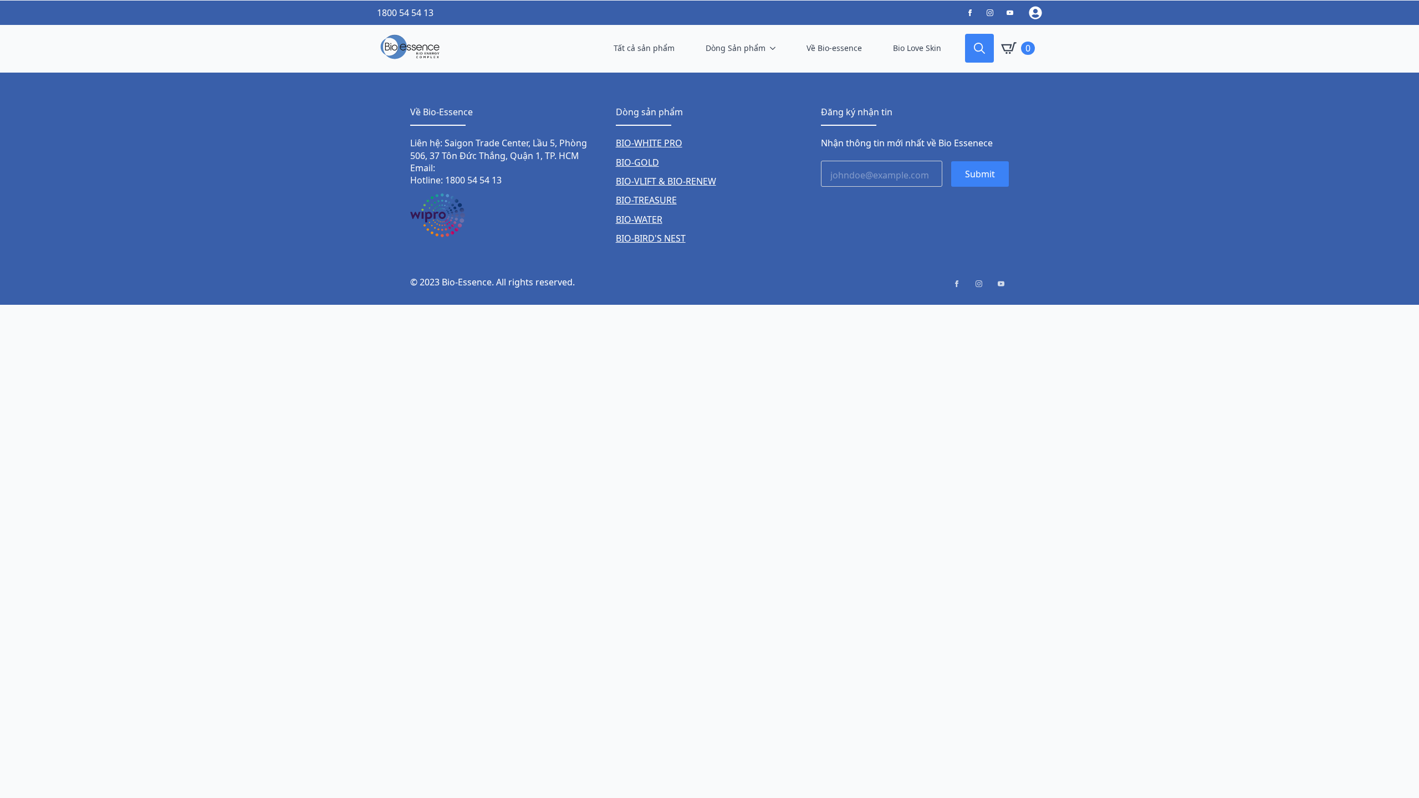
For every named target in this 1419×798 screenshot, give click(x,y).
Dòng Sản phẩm (735, 48)
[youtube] (1001, 283)
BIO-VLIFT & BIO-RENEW (666, 181)
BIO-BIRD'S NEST (651, 238)
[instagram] (979, 283)
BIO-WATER (639, 219)
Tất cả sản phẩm (644, 48)
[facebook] (956, 283)
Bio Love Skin (917, 48)
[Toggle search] (979, 48)
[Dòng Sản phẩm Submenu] (774, 48)
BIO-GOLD (637, 162)
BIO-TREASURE (646, 200)
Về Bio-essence (834, 48)
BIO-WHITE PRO (649, 143)
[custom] (970, 13)
